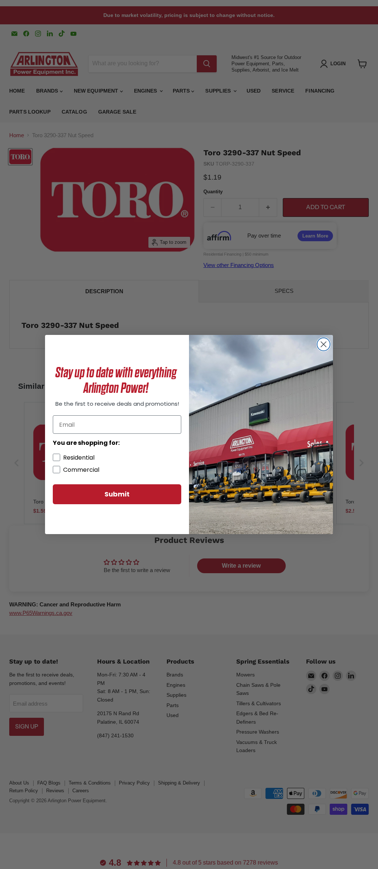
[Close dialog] (323, 344)
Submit (117, 494)
